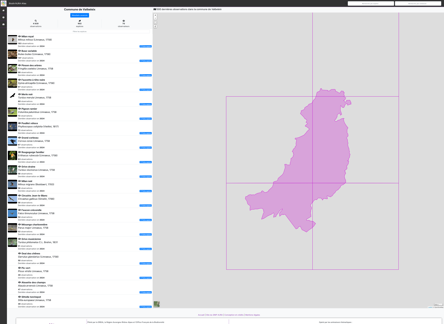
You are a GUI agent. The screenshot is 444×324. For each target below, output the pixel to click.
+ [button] (155, 15)
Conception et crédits (234, 315)
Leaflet (430, 307)
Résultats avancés (80, 15)
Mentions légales (252, 315)
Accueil (201, 315)
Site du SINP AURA (214, 315)
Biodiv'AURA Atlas (17, 3)
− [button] (155, 18)
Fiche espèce (146, 46)
